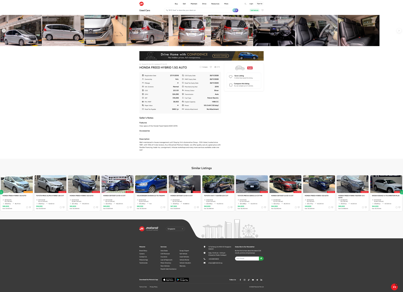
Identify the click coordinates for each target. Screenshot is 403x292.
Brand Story (143, 251)
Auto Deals (164, 251)
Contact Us (143, 257)
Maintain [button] (194, 4)
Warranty (182, 266)
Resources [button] (215, 4)
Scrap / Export (184, 251)
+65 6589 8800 (213, 259)
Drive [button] (204, 4)
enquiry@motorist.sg (215, 263)
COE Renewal (165, 254)
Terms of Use (143, 287)
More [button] (226, 4)
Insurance (164, 257)
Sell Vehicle (254, 10)
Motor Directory (166, 263)
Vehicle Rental (184, 260)
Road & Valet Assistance (168, 269)
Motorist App (143, 260)
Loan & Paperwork (166, 260)
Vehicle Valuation (185, 263)
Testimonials (143, 263)
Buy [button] (176, 4)
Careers (142, 254)
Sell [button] (184, 4)
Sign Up (259, 4)
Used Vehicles (184, 257)
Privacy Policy (153, 287)
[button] (394, 287)
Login (251, 4)
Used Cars (144, 10)
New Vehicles (165, 266)
